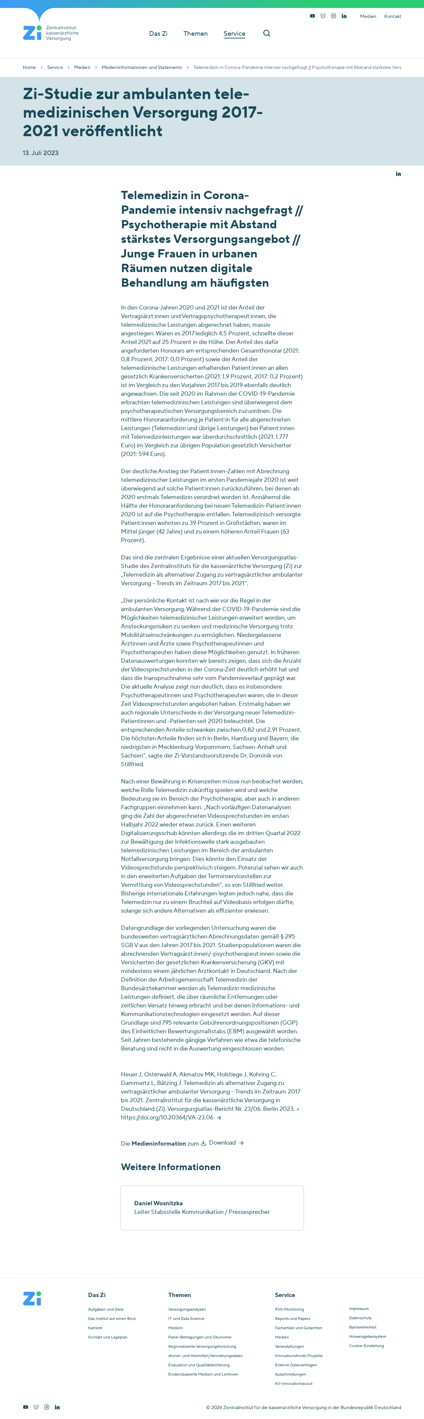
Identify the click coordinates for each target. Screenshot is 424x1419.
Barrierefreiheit (362, 1328)
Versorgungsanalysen (187, 1310)
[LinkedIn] (344, 16)
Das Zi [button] (158, 33)
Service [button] (234, 33)
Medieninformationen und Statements (142, 68)
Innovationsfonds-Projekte (299, 1356)
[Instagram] (333, 16)
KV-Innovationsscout (293, 1384)
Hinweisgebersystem (367, 1337)
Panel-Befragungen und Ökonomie (200, 1337)
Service (55, 68)
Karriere (95, 1328)
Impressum (359, 1309)
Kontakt (392, 17)
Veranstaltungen (289, 1347)
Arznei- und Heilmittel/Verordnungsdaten (205, 1356)
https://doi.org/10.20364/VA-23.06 (167, 1117)
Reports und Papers (292, 1319)
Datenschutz (360, 1318)
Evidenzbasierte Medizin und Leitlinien (203, 1375)
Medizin (175, 1328)
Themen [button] (196, 33)
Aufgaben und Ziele (106, 1310)
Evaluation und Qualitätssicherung (199, 1365)
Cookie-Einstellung (366, 1346)
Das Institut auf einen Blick (112, 1319)
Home (29, 68)
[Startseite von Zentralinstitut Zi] (53, 33)
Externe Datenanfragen (296, 1365)
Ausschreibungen (290, 1375)
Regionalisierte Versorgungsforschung (202, 1347)
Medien (368, 17)
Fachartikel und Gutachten (298, 1328)
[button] (398, 174)
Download (222, 1143)
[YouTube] (312, 16)
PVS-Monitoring (289, 1310)
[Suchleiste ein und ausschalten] (266, 33)
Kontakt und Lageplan (108, 1337)
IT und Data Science (186, 1319)
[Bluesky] (323, 16)
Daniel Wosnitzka (158, 1203)
